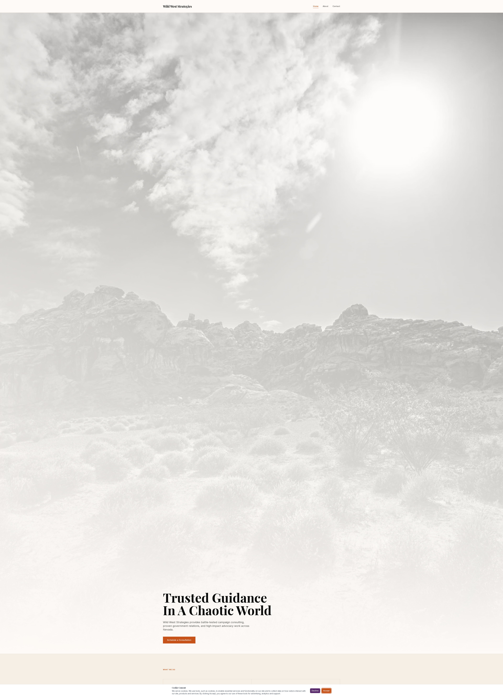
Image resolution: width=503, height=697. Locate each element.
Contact (336, 6)
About (325, 6)
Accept (326, 691)
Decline (315, 691)
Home (315, 6)
